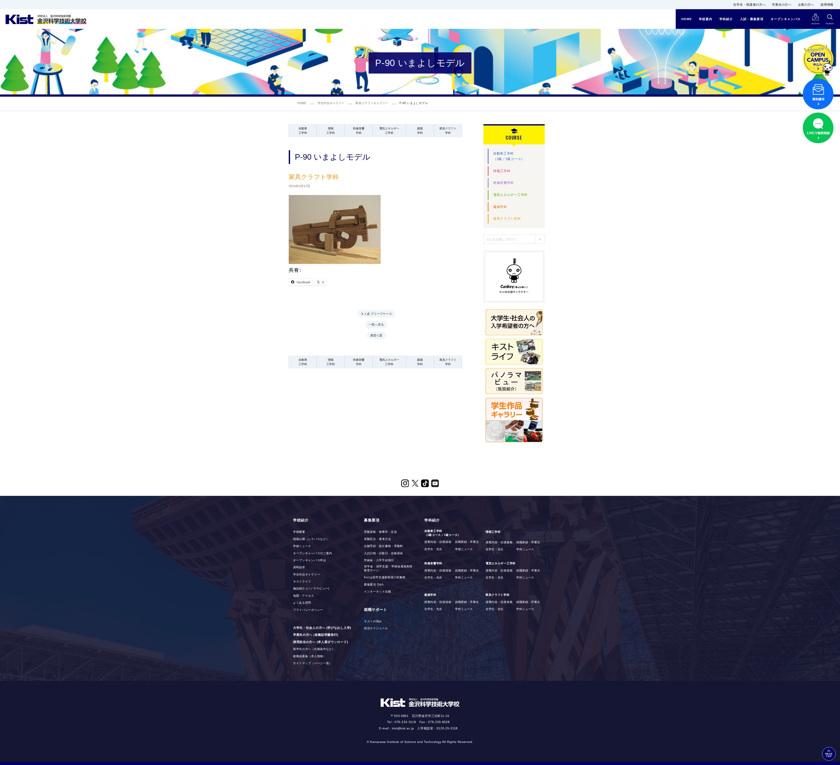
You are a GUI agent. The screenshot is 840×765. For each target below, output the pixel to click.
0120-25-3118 (447, 728)
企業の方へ (806, 4)
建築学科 (500, 207)
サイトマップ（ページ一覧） (312, 663)
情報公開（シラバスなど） (311, 539)
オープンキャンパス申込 (309, 560)
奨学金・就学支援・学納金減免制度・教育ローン (390, 568)
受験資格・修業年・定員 (380, 531)
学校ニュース (302, 546)
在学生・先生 (433, 549)
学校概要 (299, 531)
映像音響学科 (503, 183)
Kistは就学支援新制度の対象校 (385, 577)
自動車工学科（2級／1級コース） (509, 156)
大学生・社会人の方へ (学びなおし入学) (322, 627)
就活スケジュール (376, 628)
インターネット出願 (377, 591)
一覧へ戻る (376, 324)
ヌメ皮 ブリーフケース (376, 313)
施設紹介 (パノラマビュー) (311, 588)
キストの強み (373, 621)
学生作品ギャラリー (331, 103)
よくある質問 (302, 602)
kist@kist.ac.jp (403, 728)
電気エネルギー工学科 (510, 195)
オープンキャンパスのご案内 (312, 553)
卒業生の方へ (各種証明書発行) (315, 634)
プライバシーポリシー (308, 610)
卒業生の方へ (781, 4)
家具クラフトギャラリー (371, 103)
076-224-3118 (405, 722)
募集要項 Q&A (374, 584)
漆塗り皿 (376, 335)
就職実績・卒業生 (467, 542)
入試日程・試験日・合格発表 (383, 553)
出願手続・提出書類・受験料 (383, 546)
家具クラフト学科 (507, 218)
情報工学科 (502, 171)
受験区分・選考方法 (377, 539)
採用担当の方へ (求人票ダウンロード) (320, 642)
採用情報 (827, 4)
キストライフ (302, 581)
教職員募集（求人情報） (309, 656)
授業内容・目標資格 (437, 542)
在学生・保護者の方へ (749, 4)
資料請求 (299, 567)
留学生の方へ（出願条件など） (314, 649)
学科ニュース (525, 549)
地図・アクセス (303, 595)
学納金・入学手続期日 (379, 560)
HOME (302, 103)
